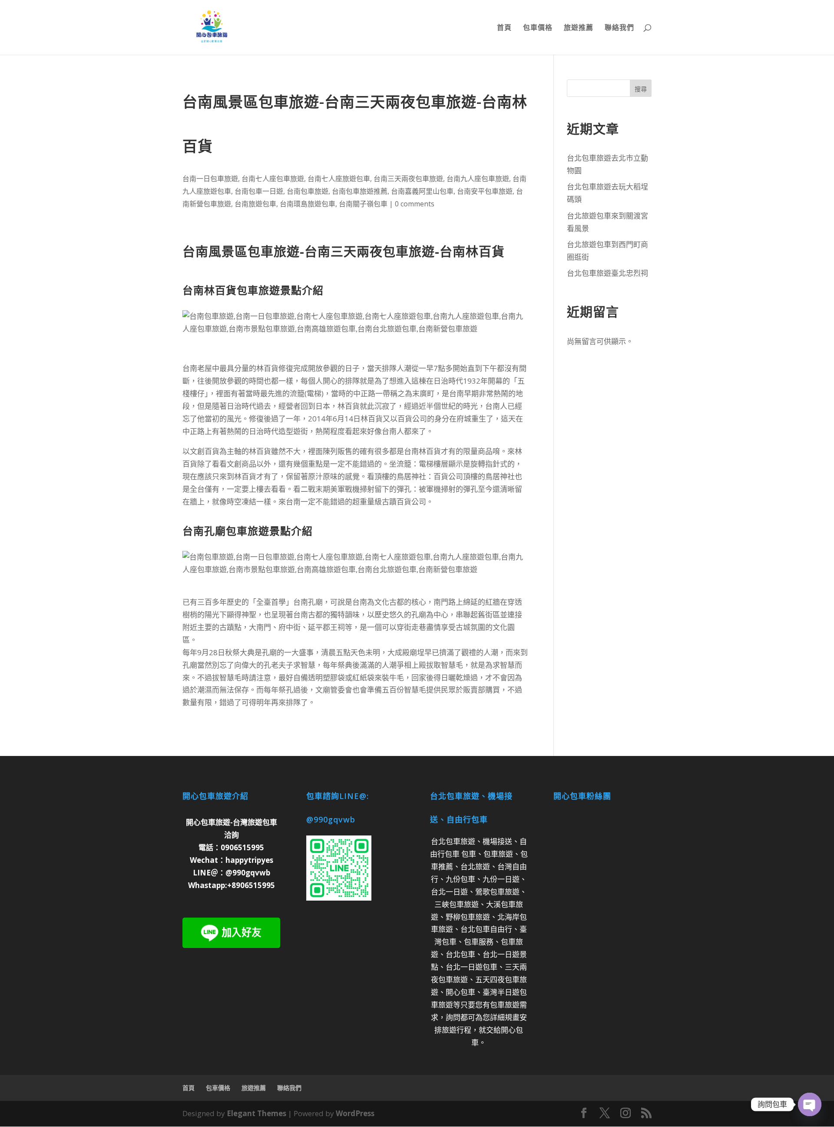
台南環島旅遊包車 (307, 204)
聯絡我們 (619, 28)
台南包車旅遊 (307, 191)
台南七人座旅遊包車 (339, 178)
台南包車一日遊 (259, 191)
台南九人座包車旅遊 (478, 178)
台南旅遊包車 (255, 204)
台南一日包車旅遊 (210, 178)
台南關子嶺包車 (363, 204)
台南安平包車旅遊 (485, 191)
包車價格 (538, 28)
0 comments (414, 204)
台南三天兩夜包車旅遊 (408, 178)
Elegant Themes (256, 1113)
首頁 (504, 28)
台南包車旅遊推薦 (359, 191)
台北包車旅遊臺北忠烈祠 (607, 273)
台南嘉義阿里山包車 (422, 191)
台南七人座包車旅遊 (273, 178)
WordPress (355, 1113)
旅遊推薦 (578, 28)
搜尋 (641, 89)
